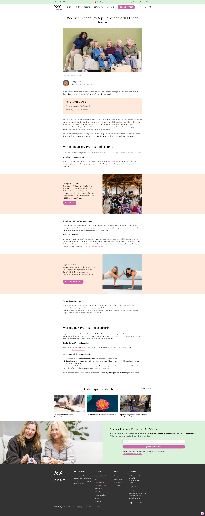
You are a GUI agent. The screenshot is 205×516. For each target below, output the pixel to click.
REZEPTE (87, 7)
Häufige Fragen (118, 479)
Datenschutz (98, 489)
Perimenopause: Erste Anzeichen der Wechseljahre (82, 477)
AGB (96, 479)
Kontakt (97, 498)
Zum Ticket (69, 203)
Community (117, 485)
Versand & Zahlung (100, 495)
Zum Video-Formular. (78, 350)
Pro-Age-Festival (113, 161)
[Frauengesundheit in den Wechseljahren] (69, 403)
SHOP (69, 7)
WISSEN (77, 7)
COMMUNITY (98, 7)
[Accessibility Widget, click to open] (202, 513)
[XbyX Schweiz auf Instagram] (61, 479)
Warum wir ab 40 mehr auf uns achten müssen (101, 416)
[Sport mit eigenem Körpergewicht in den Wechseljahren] (135, 403)
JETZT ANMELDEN (153, 447)
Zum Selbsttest (126, 7)
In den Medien (118, 482)
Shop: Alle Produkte (100, 476)
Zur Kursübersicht (73, 282)
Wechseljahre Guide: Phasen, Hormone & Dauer (82, 482)
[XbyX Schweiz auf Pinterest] (58, 479)
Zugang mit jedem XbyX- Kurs (93, 246)
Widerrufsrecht (99, 482)
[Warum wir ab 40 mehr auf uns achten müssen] (102, 403)
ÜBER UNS (110, 7)
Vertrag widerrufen (100, 485)
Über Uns (116, 476)
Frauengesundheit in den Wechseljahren (63, 416)
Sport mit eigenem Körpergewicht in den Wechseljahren (134, 416)
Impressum (98, 501)
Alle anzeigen (145, 388)
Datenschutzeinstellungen (102, 492)
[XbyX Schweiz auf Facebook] (55, 479)
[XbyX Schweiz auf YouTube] (64, 479)
